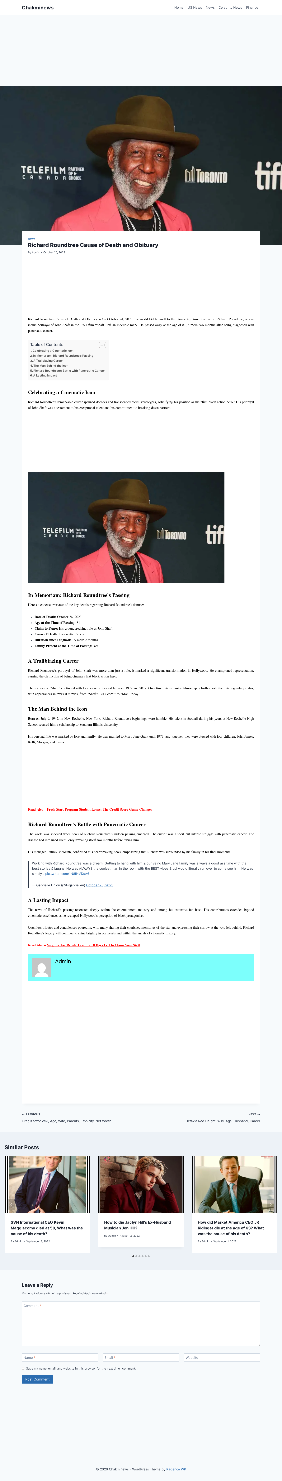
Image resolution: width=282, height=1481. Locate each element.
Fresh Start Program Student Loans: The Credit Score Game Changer (99, 809)
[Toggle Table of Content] (100, 345)
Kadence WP (176, 1469)
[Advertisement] (137, 58)
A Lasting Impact (45, 375)
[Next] (270, 1204)
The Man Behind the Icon (50, 365)
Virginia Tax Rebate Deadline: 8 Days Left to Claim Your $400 (93, 944)
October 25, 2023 (99, 885)
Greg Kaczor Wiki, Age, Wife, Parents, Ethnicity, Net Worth (66, 1118)
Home (179, 7)
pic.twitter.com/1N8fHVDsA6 (67, 874)
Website (192, 1358)
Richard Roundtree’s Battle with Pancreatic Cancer (69, 370)
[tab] (133, 1256)
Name (29, 1358)
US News (195, 7)
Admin (36, 252)
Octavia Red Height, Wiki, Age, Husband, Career (223, 1118)
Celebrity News (230, 7)
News (210, 7)
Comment (32, 1306)
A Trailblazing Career (48, 360)
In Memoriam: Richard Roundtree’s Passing (63, 355)
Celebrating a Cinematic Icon (53, 350)
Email (110, 1358)
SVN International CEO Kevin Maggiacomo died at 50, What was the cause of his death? (47, 1228)
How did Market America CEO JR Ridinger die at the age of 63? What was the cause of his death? (231, 1228)
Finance (252, 7)
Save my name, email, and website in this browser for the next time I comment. (81, 1368)
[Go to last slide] (11, 1204)
